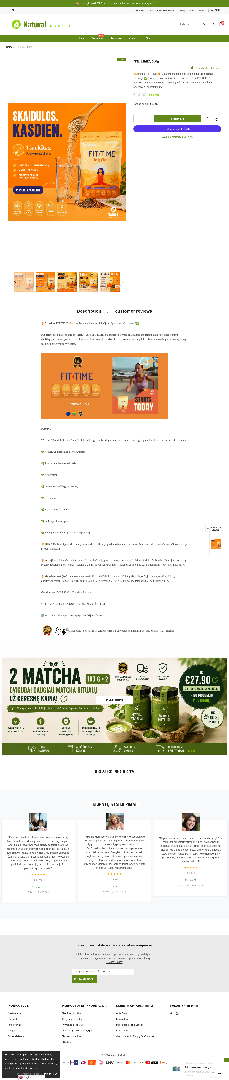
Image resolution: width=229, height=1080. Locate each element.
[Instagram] (13, 10)
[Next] (118, 281)
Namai (9, 47)
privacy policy (114, 961)
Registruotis (187, 10)
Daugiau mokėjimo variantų (177, 136)
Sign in (202, 10)
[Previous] (15, 281)
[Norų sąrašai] (207, 118)
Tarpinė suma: (141, 104)
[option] (67, 162)
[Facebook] (8, 10)
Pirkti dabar (114, 700)
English (27, 1077)
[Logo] (40, 24)
